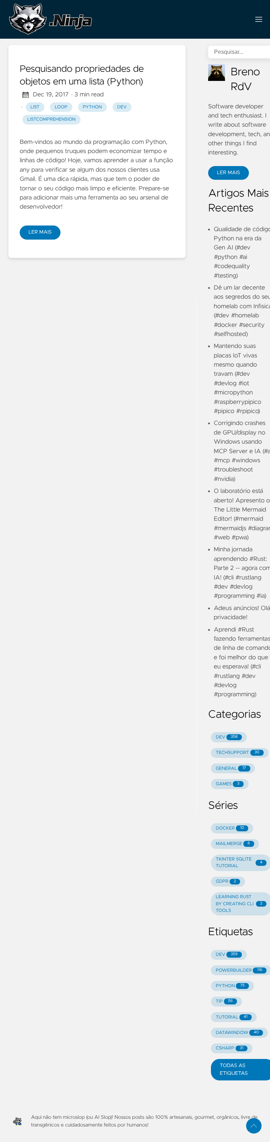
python (92, 107)
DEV (227, 737)
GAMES (227, 784)
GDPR (226, 881)
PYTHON (230, 986)
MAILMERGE (233, 844)
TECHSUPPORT (237, 752)
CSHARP (230, 1048)
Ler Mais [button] (228, 172)
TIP (224, 1001)
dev (122, 107)
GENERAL (231, 768)
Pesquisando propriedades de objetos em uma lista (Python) (82, 76)
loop (61, 107)
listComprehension (51, 119)
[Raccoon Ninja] (126, 19)
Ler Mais (40, 232)
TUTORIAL (232, 1017)
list (35, 107)
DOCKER (230, 828)
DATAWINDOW (237, 1032)
